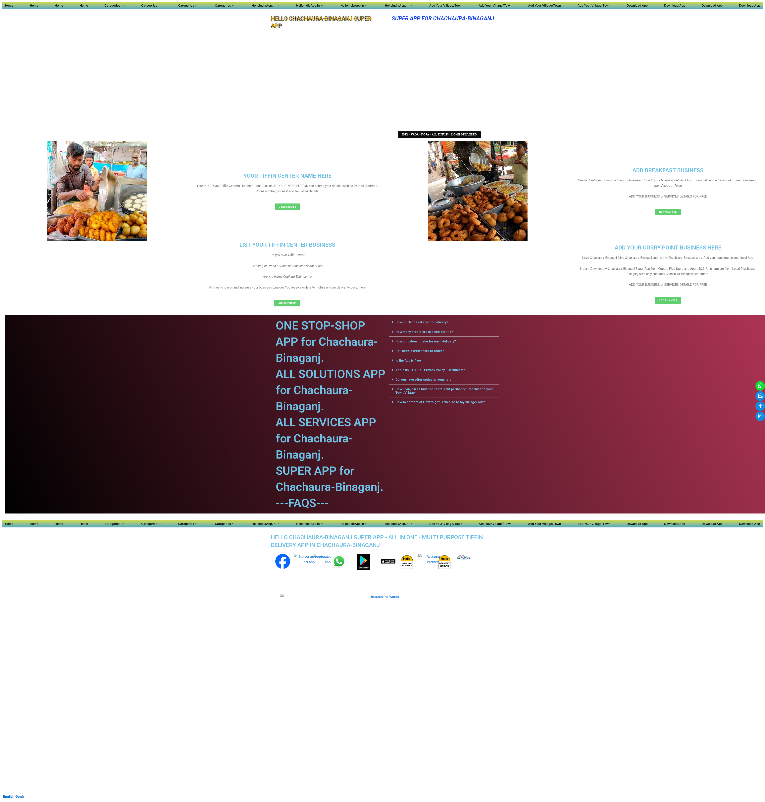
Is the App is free (408, 360)
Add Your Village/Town (445, 5)
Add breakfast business (667, 170)
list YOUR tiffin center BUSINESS (287, 245)
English (8, 796)
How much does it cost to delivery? (421, 322)
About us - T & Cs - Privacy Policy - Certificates (430, 370)
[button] (439, 134)
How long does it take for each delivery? (425, 341)
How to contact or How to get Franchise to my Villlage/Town (440, 402)
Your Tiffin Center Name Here (287, 175)
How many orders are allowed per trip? (424, 332)
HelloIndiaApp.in (263, 5)
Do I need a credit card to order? (419, 351)
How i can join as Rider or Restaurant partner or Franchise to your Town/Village (444, 390)
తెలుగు (19, 796)
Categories (112, 5)
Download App (637, 5)
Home (9, 5)
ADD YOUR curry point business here (668, 247)
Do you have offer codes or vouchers (423, 379)
